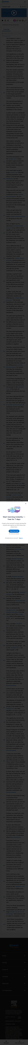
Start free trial (14, 531)
